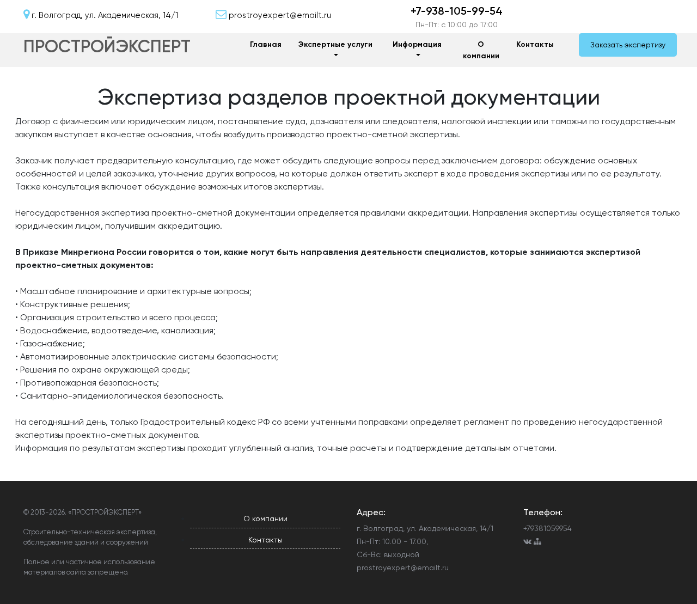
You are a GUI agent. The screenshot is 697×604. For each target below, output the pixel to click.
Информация (417, 44)
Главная (266, 44)
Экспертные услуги (335, 44)
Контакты (535, 44)
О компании (481, 50)
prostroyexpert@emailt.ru (403, 567)
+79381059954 (547, 528)
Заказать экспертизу (627, 44)
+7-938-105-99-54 (457, 10)
